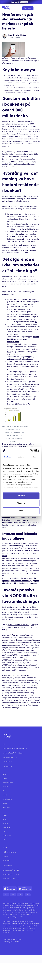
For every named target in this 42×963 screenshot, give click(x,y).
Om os (5, 803)
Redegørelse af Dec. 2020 (11, 878)
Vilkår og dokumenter (9, 852)
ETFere (27, 627)
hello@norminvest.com (10, 757)
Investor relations (8, 783)
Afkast (5, 795)
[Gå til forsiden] (7, 8)
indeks (16, 389)
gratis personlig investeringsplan (21, 625)
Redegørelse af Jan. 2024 (11, 874)
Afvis (21, 510)
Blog (4, 819)
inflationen (23, 159)
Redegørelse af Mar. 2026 (11, 870)
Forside (5, 779)
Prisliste (5, 856)
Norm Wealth (7, 836)
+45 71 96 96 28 (7, 762)
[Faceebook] (6, 894)
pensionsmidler (23, 610)
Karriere (5, 787)
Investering (6, 828)
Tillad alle (21, 496)
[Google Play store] (25, 888)
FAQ (4, 840)
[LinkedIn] (13, 894)
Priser (4, 791)
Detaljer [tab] (21, 457)
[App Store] (10, 888)
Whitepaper (6, 860)
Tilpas (19, 503)
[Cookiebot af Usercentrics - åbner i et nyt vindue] (29, 450)
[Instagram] (20, 894)
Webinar (5, 823)
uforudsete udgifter (14, 236)
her (8, 146)
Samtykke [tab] (7, 457)
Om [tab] (34, 457)
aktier (9, 352)
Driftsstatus (6, 807)
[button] (37, 8)
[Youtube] (28, 894)
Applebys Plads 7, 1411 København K (14, 753)
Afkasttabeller (7, 799)
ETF (4, 832)
